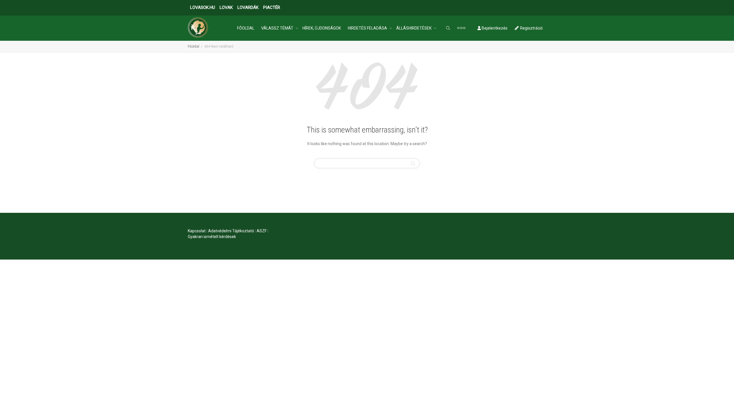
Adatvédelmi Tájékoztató (231, 231)
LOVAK (226, 7)
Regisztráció (531, 28)
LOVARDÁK (248, 7)
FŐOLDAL (245, 28)
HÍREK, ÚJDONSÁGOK (321, 28)
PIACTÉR (271, 7)
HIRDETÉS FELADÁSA (368, 28)
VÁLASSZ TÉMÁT (277, 28)
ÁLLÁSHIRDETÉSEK (414, 28)
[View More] (461, 28)
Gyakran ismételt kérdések (212, 236)
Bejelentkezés (494, 28)
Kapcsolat (197, 231)
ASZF (262, 231)
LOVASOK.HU (202, 7)
